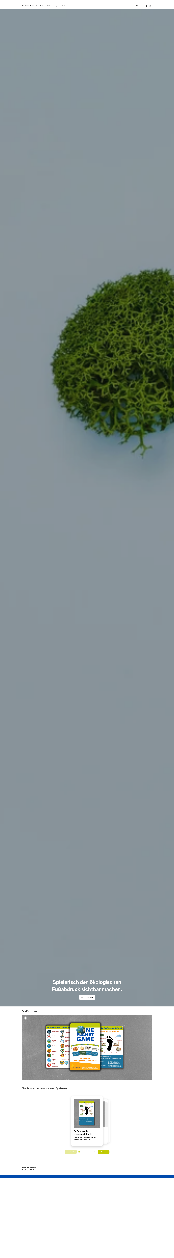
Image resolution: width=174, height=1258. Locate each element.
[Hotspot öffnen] (74, 1041)
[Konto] (146, 6)
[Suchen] (142, 6)
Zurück (72, 1152)
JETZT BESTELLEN (87, 997)
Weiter (102, 1152)
